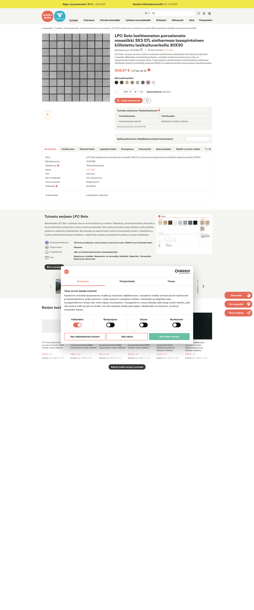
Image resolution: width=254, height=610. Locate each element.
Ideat (191, 20)
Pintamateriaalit (71, 28)
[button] (238, 312)
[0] (204, 13)
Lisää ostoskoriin (130, 100)
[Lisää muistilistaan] (147, 100)
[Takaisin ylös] (249, 605)
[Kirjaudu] (209, 13)
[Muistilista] (198, 13)
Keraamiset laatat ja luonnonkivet (95, 28)
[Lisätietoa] (149, 70)
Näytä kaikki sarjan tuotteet (127, 366)
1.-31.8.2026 (84, 4)
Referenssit (177, 20)
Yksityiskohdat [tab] (127, 281)
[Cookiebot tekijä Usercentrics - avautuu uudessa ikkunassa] (177, 271)
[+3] (55, 326)
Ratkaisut (161, 20)
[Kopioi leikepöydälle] (141, 50)
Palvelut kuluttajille (110, 20)
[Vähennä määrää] (117, 92)
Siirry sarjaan (54, 267)
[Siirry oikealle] (209, 149)
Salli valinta (127, 336)
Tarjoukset (88, 20)
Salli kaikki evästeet (169, 336)
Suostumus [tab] (83, 281)
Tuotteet (73, 20)
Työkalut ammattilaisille (138, 20)
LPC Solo (169, 50)
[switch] (110, 325)
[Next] (203, 286)
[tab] (50, 149)
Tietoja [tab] (171, 281)
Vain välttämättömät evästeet (85, 336)
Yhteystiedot (205, 20)
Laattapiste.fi (47, 28)
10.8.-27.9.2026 (155, 4)
